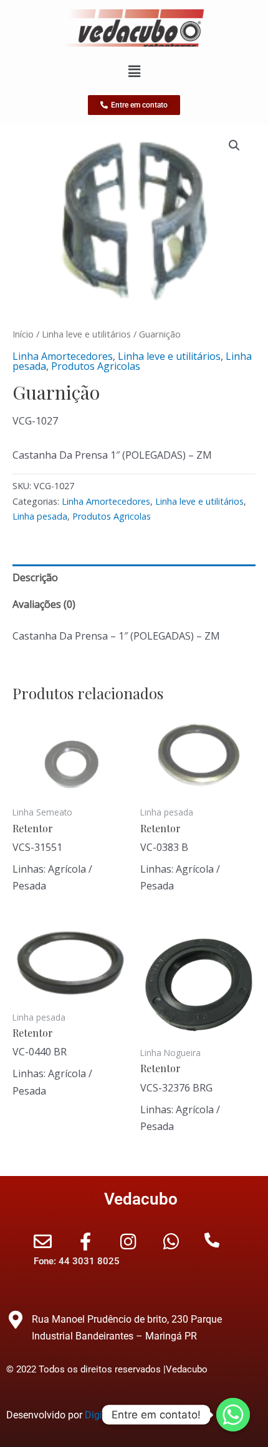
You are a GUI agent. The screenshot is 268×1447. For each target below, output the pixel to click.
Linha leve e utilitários (86, 334)
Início (23, 334)
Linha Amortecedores (62, 356)
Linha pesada (39, 516)
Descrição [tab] (35, 577)
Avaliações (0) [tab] (43, 604)
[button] (234, 145)
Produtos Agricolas (95, 366)
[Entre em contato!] (233, 1414)
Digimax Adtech (120, 1415)
